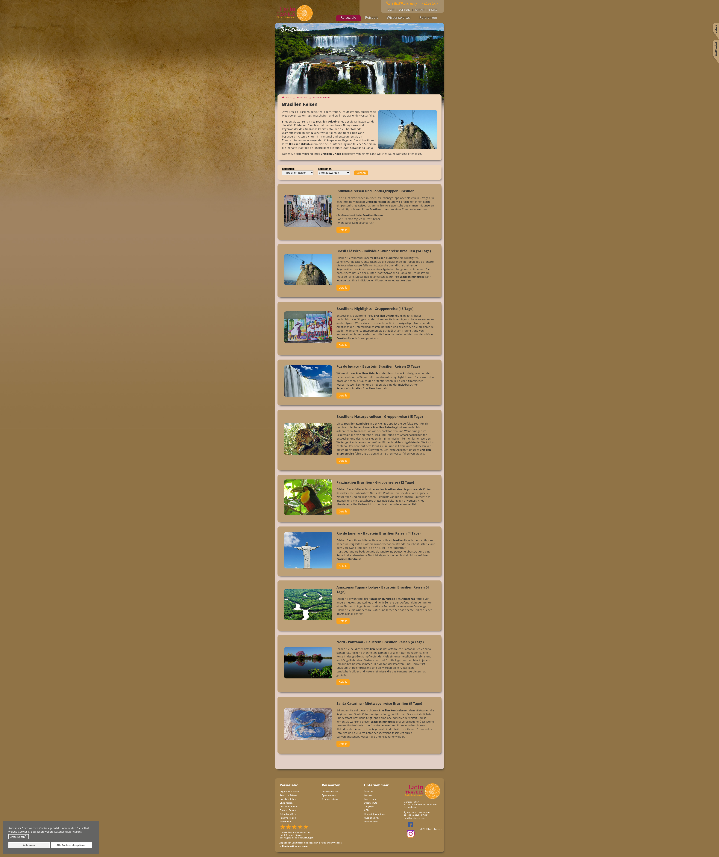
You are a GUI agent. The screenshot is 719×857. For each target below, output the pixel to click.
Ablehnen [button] (29, 845)
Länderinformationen (375, 814)
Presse (433, 9)
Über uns (404, 9)
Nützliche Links (372, 817)
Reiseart (371, 17)
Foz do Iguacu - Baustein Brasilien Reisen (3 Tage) (378, 366)
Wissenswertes (398, 17)
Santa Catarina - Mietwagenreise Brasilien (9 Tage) (379, 703)
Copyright (369, 806)
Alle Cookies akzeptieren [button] (72, 845)
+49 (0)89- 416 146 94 (418, 812)
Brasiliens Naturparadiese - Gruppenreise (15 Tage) (379, 416)
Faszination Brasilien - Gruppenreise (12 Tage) (375, 482)
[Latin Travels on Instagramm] (411, 834)
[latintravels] (294, 21)
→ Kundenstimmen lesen (293, 846)
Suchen (361, 173)
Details (343, 230)
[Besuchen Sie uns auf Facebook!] (408, 826)
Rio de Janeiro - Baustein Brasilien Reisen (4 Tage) (378, 533)
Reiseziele (348, 17)
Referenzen (428, 17)
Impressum (370, 799)
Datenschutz (370, 802)
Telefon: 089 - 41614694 (415, 3)
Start (391, 9)
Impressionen (371, 821)
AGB (366, 810)
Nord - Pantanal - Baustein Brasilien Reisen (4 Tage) (380, 642)
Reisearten (325, 169)
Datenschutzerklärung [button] (68, 831)
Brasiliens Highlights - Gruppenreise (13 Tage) (374, 308)
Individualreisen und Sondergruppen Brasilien (375, 191)
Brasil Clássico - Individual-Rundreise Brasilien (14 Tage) (383, 251)
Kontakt (420, 9)
